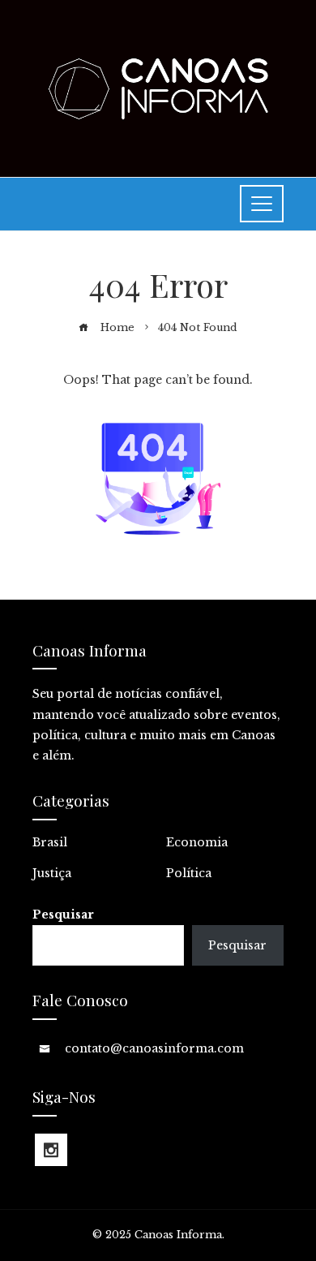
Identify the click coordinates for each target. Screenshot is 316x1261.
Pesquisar (63, 914)
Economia (197, 842)
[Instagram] (51, 1150)
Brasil (49, 842)
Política (188, 873)
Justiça (51, 873)
